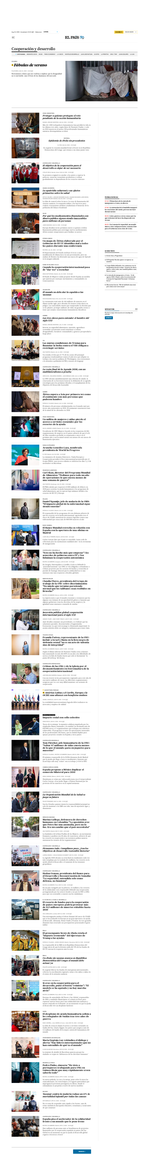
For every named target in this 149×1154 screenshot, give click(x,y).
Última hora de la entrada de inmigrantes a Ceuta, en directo (118, 202)
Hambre (45, 315)
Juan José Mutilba (86, 54)
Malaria (45, 1091)
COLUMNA (14, 61)
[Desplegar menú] (13, 37)
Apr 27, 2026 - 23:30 (66, 1077)
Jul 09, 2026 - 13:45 (58, 454)
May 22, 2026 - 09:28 (83, 942)
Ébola (44, 955)
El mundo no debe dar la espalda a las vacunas (63, 293)
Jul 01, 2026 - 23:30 (66, 510)
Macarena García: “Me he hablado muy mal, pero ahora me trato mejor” (121, 285)
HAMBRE (45, 392)
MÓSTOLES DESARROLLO (72, 54)
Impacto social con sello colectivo (61, 718)
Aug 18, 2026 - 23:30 (66, 122)
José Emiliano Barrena (50, 675)
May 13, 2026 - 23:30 (66, 994)
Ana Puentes (46, 352)
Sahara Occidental (49, 188)
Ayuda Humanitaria (48, 417)
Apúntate (109, 317)
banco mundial (47, 525)
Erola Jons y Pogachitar (114, 256)
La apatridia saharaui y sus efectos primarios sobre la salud (61, 192)
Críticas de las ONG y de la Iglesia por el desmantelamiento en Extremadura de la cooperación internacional (66, 669)
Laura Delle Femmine (49, 537)
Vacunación (46, 289)
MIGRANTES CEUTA (32, 54)
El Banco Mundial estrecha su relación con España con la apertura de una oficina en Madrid (66, 530)
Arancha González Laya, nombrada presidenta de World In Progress (62, 449)
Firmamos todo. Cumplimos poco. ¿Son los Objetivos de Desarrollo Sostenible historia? (66, 850)
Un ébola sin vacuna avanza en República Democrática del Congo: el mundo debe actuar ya (65, 960)
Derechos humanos (49, 817)
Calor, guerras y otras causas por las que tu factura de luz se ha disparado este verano (120, 218)
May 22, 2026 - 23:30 (65, 914)
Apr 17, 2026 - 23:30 (66, 1125)
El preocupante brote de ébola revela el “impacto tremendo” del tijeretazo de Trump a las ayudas (65, 935)
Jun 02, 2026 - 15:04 (63, 776)
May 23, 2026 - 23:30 (66, 885)
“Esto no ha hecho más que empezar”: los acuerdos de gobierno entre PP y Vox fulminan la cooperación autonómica (66, 555)
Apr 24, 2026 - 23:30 (58, 1101)
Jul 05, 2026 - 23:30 (64, 484)
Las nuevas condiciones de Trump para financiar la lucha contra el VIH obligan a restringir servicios (65, 345)
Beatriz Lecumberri (49, 562)
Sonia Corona (47, 776)
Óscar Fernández (48, 801)
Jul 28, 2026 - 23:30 (66, 298)
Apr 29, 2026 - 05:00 (67, 1049)
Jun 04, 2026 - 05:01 (57, 721)
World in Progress (49, 445)
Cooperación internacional (52, 663)
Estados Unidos (47, 238)
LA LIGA (132, 54)
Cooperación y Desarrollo (51, 550)
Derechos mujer (48, 578)
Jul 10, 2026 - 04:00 (69, 428)
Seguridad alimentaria (50, 470)
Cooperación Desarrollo (51, 740)
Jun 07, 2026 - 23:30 (72, 619)
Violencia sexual (48, 635)
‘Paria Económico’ (50, 54)
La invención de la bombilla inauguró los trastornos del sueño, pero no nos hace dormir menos (121, 210)
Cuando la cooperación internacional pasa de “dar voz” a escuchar (66, 268)
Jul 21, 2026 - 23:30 (62, 352)
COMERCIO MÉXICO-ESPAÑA (50, 767)
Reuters (45, 250)
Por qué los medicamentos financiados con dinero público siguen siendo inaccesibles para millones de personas (65, 218)
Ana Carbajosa (47, 914)
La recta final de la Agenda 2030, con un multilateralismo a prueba (64, 370)
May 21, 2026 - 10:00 (60, 967)
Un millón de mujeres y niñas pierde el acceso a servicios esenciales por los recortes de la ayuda (64, 422)
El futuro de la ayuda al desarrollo (54, 899)
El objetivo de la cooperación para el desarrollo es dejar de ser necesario (62, 167)
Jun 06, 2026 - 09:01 (69, 675)
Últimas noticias (111, 197)
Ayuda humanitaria (48, 113)
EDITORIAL (67, 138)
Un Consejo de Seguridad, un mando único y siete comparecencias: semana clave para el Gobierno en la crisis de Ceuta (121, 227)
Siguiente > (82, 1151)
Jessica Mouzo (59, 942)
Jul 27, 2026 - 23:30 (66, 324)
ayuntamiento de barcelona (51, 1037)
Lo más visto (110, 251)
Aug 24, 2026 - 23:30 (26, 71)
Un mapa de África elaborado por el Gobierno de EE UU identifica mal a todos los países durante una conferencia (65, 243)
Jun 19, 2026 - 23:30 (67, 562)
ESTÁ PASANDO (21, 54)
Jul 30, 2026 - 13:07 (55, 250)
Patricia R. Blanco (48, 403)
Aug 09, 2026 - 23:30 (65, 198)
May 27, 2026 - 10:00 (62, 831)
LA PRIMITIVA (105, 54)
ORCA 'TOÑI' (113, 54)
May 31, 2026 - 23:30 (61, 801)
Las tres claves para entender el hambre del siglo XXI (66, 319)
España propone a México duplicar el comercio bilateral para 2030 (63, 771)
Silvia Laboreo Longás (50, 428)
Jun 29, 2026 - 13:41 (67, 537)
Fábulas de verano (30, 65)
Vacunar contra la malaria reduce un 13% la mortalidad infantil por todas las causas (66, 1095)
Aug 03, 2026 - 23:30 (60, 225)
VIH (44, 340)
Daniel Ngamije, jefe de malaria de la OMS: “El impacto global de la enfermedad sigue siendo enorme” (66, 504)
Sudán (44, 1011)
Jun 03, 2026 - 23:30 (79, 754)
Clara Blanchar (48, 1049)
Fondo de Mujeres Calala (51, 264)
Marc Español (47, 1023)
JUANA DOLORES (123, 54)
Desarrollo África (49, 1062)
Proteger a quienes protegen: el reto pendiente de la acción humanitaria (62, 117)
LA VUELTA (60, 54)
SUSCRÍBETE (118, 32)
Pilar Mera (15, 71)
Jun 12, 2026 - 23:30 (66, 595)
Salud (44, 213)
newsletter (109, 309)
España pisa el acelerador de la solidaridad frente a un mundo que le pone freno (67, 1120)
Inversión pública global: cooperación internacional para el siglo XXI (63, 614)
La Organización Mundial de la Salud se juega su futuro (64, 796)
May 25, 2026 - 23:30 (76, 855)
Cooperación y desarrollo (33, 49)
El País (60, 145)
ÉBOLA (44, 930)
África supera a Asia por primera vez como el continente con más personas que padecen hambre (67, 397)
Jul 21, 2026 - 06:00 (66, 403)
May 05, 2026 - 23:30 (76, 1023)
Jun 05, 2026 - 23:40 (61, 699)
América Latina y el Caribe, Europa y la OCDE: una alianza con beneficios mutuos (65, 694)
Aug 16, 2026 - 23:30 (69, 145)
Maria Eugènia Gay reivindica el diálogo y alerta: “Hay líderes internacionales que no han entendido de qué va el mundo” (67, 1043)
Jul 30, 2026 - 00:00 (66, 274)
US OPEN (96, 54)
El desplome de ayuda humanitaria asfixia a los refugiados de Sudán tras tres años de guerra (67, 1016)
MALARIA (45, 499)
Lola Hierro (56, 1023)
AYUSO (40, 54)
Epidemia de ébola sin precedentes (67, 141)
